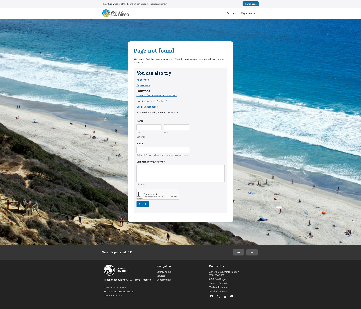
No (252, 252)
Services (231, 13)
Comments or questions (151, 161)
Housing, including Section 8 (152, 101)
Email (140, 143)
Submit (143, 204)
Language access (113, 295)
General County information (224, 271)
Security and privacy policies (119, 291)
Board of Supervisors (220, 283)
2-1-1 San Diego (217, 279)
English (258, 4)
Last (166, 132)
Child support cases (147, 106)
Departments (248, 13)
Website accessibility (115, 287)
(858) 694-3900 (216, 275)
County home (164, 271)
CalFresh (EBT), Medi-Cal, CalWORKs (157, 95)
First (139, 132)
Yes (238, 252)
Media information (219, 287)
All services (143, 79)
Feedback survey (218, 291)
